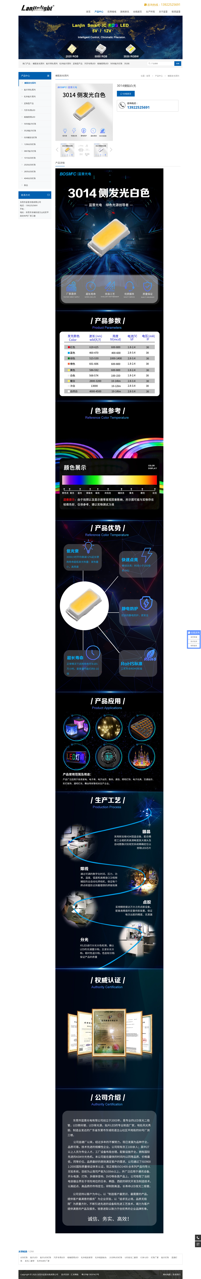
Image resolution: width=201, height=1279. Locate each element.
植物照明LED (102, 63)
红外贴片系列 (65, 63)
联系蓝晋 (176, 11)
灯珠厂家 (155, 1257)
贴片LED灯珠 (45, 1257)
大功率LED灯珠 (115, 1257)
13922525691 (32, 205)
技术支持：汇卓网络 (69, 1274)
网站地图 (167, 1274)
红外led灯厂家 (43, 1261)
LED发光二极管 (131, 1257)
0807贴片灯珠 (30, 151)
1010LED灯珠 (30, 158)
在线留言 (137, 11)
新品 (26, 185)
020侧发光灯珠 (30, 137)
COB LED (144, 1257)
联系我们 (176, 1274)
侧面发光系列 (38, 63)
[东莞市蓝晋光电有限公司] (37, 5)
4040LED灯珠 (30, 178)
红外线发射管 (87, 1257)
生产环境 (150, 11)
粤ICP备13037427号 (90, 1274)
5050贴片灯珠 (116, 63)
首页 (88, 11)
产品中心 (99, 11)
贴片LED (33, 1257)
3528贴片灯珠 (30, 130)
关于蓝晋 (163, 11)
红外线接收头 (101, 1257)
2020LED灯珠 (30, 164)
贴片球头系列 (52, 63)
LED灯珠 (24, 1257)
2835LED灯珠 (30, 171)
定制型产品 (77, 63)
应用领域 (111, 11)
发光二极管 (29, 1261)
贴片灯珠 (165, 1257)
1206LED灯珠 (30, 144)
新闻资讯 (124, 11)
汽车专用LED (89, 63)
